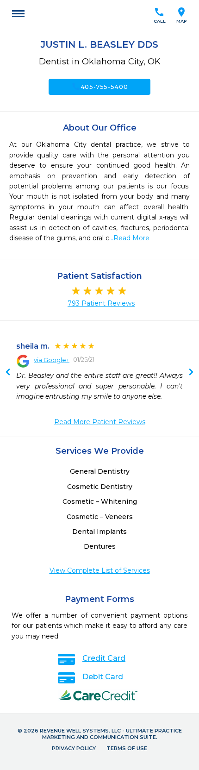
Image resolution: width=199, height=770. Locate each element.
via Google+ (51, 359)
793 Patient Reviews (101, 303)
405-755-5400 (99, 86)
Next (8, 372)
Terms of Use (126, 748)
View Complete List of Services (100, 570)
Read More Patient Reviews (99, 422)
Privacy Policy (74, 748)
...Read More (129, 238)
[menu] (18, 14)
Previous (191, 372)
